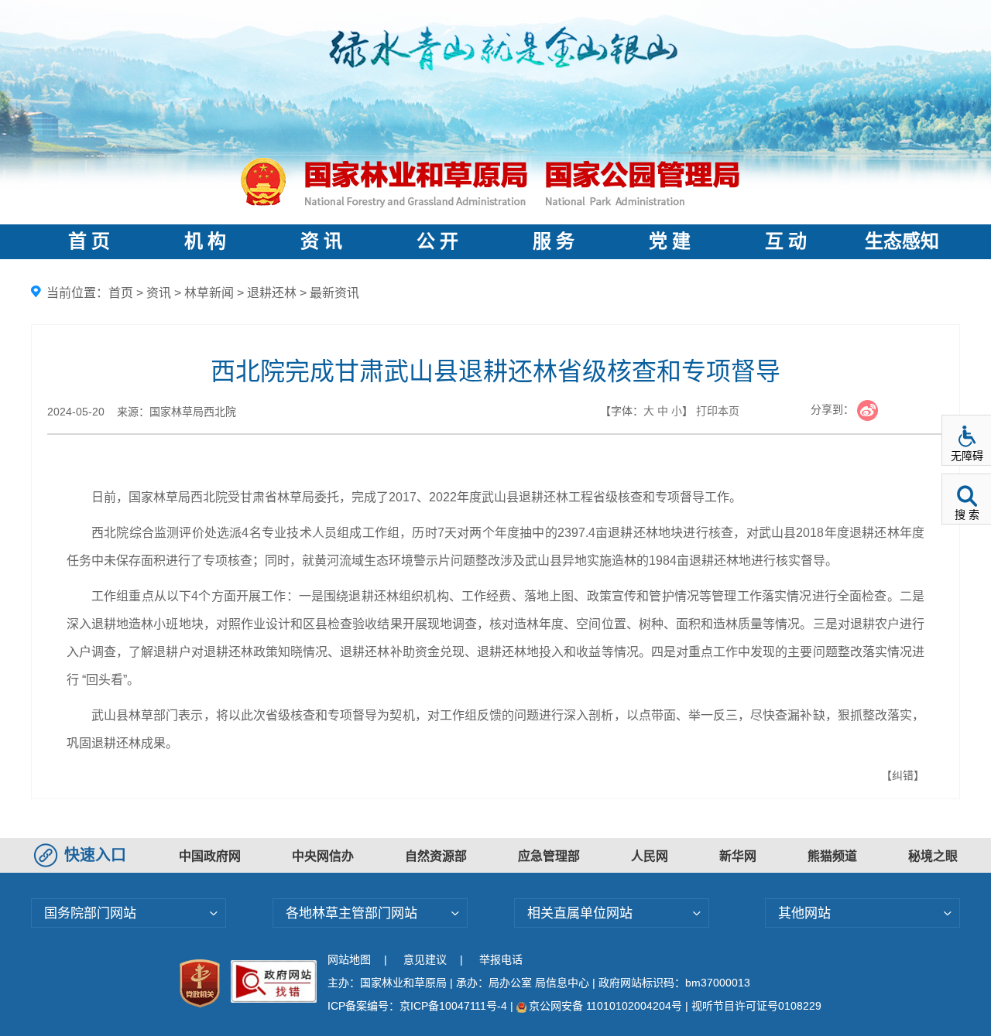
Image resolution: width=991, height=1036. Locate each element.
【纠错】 (902, 775)
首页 (120, 292)
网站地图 (349, 959)
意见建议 (425, 959)
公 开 (437, 241)
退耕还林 (272, 292)
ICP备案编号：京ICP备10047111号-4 (418, 1006)
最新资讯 (334, 292)
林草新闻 (209, 292)
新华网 (737, 856)
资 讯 (321, 241)
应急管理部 (549, 856)
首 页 (89, 241)
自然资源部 (436, 856)
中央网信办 (323, 856)
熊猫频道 (832, 856)
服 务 (553, 241)
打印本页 (717, 411)
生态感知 (902, 241)
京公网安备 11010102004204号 (605, 1006)
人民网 (649, 856)
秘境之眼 (933, 856)
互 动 (786, 241)
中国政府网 (210, 856)
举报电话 (501, 959)
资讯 (158, 292)
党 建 (670, 241)
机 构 (205, 241)
